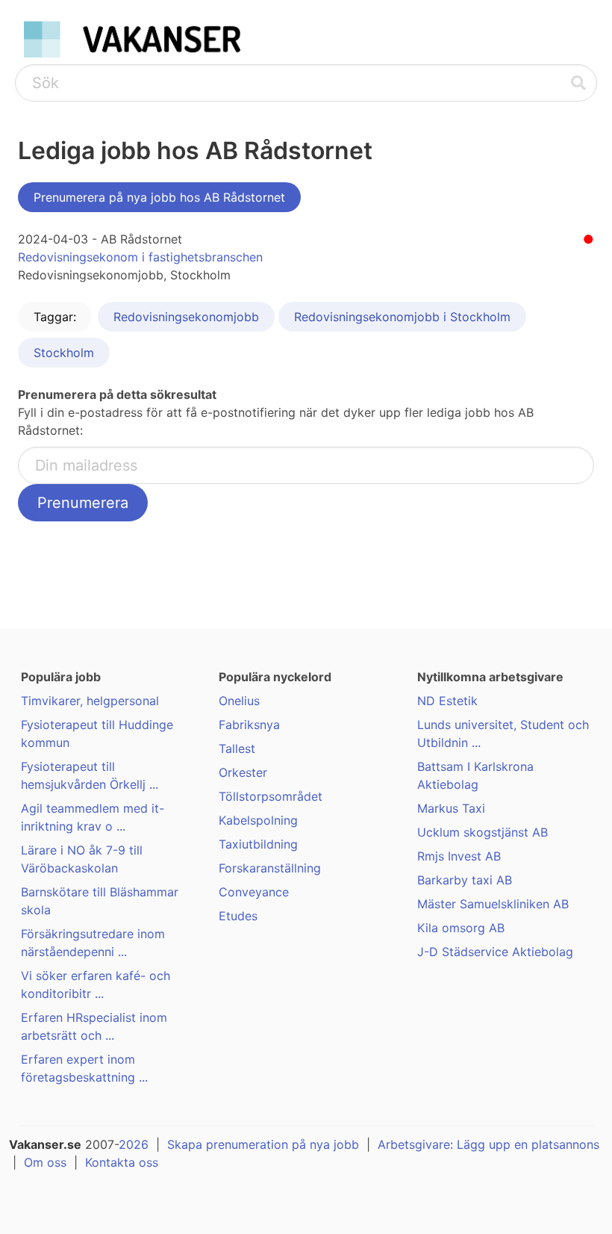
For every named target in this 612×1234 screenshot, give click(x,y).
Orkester (243, 772)
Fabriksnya (249, 724)
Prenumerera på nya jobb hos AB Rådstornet (159, 197)
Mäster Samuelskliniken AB (493, 903)
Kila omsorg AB (461, 927)
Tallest (237, 748)
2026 (134, 1144)
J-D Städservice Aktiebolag (495, 951)
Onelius (239, 700)
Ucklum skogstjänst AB (482, 832)
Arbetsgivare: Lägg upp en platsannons (488, 1144)
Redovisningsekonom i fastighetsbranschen (140, 256)
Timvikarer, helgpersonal (90, 700)
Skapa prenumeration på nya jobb (263, 1144)
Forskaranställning (270, 868)
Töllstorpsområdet (270, 796)
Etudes (238, 915)
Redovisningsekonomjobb (186, 316)
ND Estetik (447, 700)
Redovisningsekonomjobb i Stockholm (402, 316)
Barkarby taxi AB (464, 879)
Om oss (45, 1162)
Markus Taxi (451, 808)
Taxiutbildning (258, 844)
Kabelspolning (258, 820)
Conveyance (254, 891)
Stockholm (64, 352)
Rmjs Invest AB (459, 856)
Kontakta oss (121, 1162)
